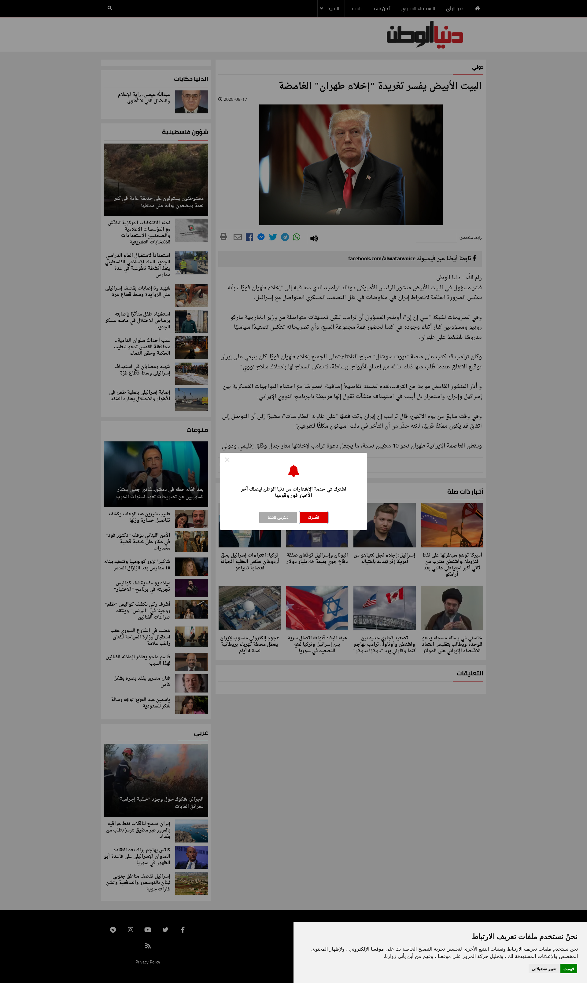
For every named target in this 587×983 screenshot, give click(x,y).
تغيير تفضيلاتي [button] (544, 968)
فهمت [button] (568, 968)
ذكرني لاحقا (278, 517)
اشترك (313, 517)
